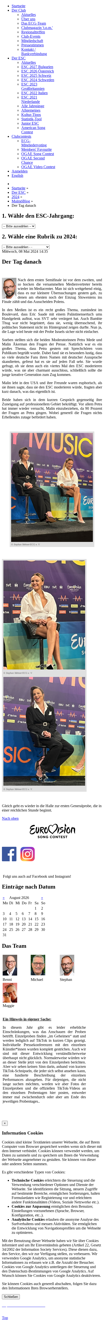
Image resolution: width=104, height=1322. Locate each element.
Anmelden (20, 171)
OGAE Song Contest (37, 154)
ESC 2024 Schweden (37, 80)
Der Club (19, 10)
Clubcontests (21, 136)
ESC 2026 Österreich (37, 71)
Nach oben (10, 818)
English (17, 175)
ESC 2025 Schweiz (36, 75)
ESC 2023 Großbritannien (33, 86)
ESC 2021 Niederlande (30, 99)
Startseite (18, 6)
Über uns (28, 19)
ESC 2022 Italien (34, 93)
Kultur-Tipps (31, 115)
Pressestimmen (32, 45)
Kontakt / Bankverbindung (34, 51)
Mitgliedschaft (32, 41)
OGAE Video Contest (38, 167)
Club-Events (30, 36)
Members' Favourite (36, 149)
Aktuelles (28, 15)
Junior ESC (30, 123)
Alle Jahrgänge (32, 106)
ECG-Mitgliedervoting (34, 143)
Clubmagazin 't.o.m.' (37, 28)
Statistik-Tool (31, 119)
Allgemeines (30, 110)
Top (5, 1318)
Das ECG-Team (33, 23)
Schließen (11, 1297)
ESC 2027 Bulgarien (37, 67)
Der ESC (19, 58)
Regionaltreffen (33, 32)
